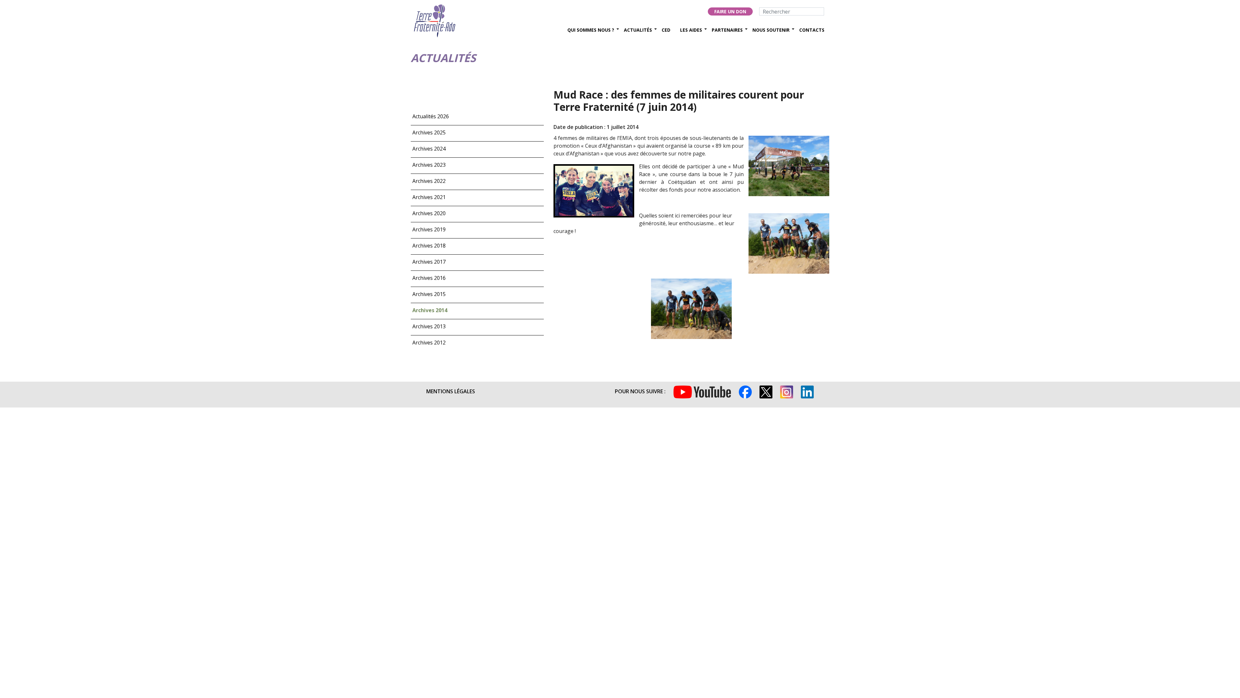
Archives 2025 (429, 132)
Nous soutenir (771, 30)
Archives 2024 (429, 148)
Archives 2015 (429, 294)
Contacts (811, 30)
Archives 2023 (429, 164)
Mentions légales (450, 391)
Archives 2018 (429, 245)
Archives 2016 (429, 277)
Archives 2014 (429, 310)
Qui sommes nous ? (590, 30)
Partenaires (727, 30)
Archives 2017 (429, 261)
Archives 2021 (429, 197)
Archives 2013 (429, 326)
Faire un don (730, 11)
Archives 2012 (429, 342)
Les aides (691, 30)
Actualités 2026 (430, 116)
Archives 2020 (429, 213)
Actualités (638, 30)
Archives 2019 (429, 229)
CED (666, 30)
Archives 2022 (429, 181)
